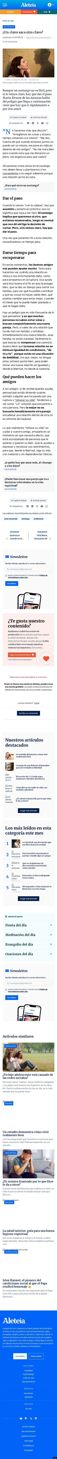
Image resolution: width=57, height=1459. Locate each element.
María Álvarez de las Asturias (38, 37)
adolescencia (10, 1046)
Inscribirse (11, 583)
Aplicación (28, 1397)
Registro (10, 12)
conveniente (11, 173)
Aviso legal (28, 1441)
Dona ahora (27, 12)
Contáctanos (28, 1445)
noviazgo (26, 518)
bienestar (9, 1202)
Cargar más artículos (28, 810)
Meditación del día (20, 935)
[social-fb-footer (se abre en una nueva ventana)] (26, 1418)
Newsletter (28, 1393)
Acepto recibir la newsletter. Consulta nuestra (27, 576)
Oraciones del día (19, 954)
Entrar (36, 703)
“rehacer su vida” (24, 400)
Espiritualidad (28, 1374)
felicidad (8, 1103)
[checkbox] (6, 575)
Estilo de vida (8, 20)
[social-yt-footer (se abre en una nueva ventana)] (21, 1418)
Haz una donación (28, 1431)
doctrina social (11, 1252)
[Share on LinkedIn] (33, 123)
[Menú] (10, 4)
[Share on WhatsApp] (47, 123)
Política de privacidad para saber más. (27, 576)
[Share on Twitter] (38, 123)
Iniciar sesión (36, 1356)
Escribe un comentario (28, 713)
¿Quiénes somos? (28, 1436)
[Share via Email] (42, 123)
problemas (38, 518)
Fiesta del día (16, 925)
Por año (28, 1409)
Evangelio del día (19, 944)
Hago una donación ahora (20, 655)
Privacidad (28, 1450)
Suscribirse (20, 1356)
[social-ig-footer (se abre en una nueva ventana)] (36, 1418)
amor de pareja (10, 518)
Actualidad (28, 1370)
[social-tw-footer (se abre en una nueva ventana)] (31, 1418)
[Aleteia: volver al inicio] (28, 5)
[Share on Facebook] (28, 123)
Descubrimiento (28, 1381)
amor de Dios (10, 1153)
